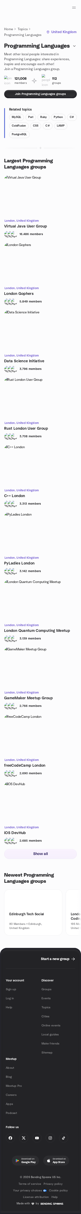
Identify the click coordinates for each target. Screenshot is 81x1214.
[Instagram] (50, 1137)
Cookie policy (58, 1190)
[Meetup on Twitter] (23, 1137)
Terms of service (29, 1184)
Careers (11, 1095)
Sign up (11, 989)
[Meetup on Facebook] (10, 1137)
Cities (46, 1016)
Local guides (50, 1034)
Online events (51, 1025)
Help (9, 1007)
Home (8, 29)
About (10, 1067)
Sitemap (47, 1052)
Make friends (50, 1043)
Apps (9, 1104)
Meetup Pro (14, 1086)
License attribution (36, 1197)
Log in (10, 998)
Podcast (11, 1113)
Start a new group (55, 959)
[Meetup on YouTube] (37, 1137)
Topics (23, 29)
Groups (47, 989)
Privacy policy (53, 1184)
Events (46, 998)
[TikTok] (63, 1137)
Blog (9, 1077)
